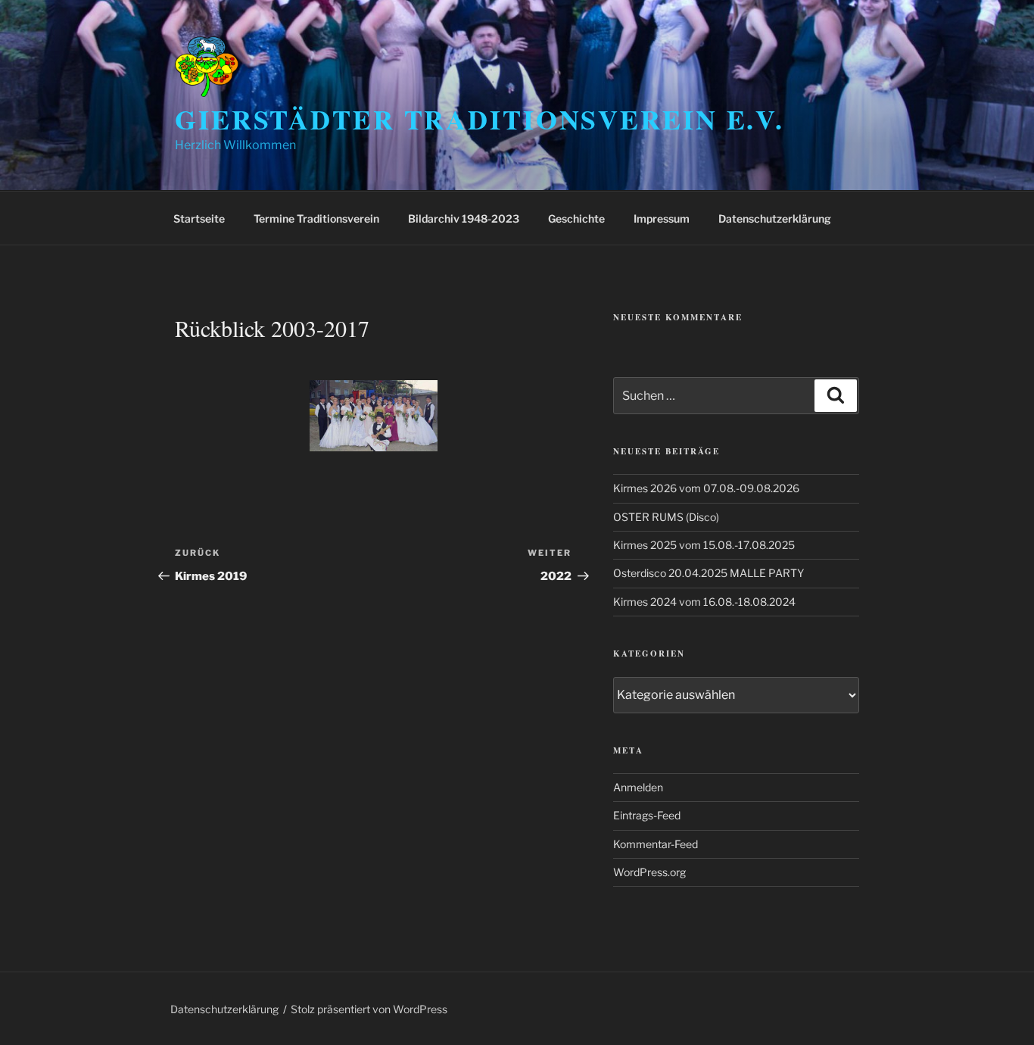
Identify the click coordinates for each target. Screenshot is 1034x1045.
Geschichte (576, 218)
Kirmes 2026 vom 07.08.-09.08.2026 (706, 488)
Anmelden (638, 787)
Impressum (662, 218)
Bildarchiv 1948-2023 (463, 218)
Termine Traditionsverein (316, 218)
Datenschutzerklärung (774, 218)
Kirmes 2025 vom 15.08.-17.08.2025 (704, 544)
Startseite (199, 218)
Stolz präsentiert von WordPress (369, 1009)
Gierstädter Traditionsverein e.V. (479, 119)
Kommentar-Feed (655, 844)
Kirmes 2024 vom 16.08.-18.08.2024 (704, 601)
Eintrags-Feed (647, 815)
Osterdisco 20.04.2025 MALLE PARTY (708, 572)
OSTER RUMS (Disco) (666, 516)
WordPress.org (649, 872)
